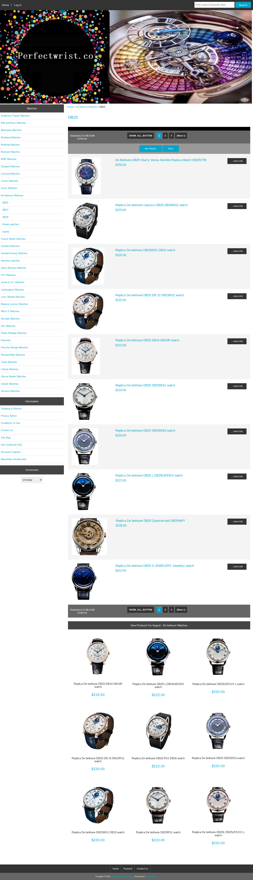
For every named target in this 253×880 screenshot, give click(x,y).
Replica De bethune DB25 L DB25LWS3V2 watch (149, 475)
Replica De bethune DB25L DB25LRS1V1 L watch (218, 834)
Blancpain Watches (11, 130)
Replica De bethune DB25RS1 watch (158, 832)
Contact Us (7, 430)
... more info (237, 161)
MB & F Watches (10, 311)
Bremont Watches (10, 152)
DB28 (4, 217)
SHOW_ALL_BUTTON (140, 135)
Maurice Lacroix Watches (14, 304)
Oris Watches (8, 325)
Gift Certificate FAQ (11, 444)
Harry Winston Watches (13, 267)
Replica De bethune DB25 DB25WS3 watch (145, 430)
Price (170, 148)
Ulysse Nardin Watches (13, 376)
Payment (6, 340)
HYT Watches (8, 275)
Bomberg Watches (11, 137)
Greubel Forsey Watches (14, 253)
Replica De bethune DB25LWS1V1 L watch (218, 684)
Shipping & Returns (11, 408)
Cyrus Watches (9, 188)
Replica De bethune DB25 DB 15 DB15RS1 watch (149, 295)
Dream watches (10, 224)
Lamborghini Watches (12, 289)
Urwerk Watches (10, 383)
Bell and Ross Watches (13, 123)
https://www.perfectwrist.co (122, 876)
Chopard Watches (10, 166)
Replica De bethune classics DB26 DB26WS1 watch (151, 205)
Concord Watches (10, 173)
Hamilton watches (10, 260)
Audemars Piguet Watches (15, 115)
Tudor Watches (9, 362)
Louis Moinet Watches (13, 296)
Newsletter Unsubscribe (13, 459)
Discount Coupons (11, 452)
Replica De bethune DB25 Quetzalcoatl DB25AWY (150, 520)
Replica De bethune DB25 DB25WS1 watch (145, 385)
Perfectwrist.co (151, 876)
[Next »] (181, 135)
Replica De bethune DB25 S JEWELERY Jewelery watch (154, 566)
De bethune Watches (86, 107)
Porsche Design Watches (14, 347)
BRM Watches (8, 159)
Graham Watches (10, 246)
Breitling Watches (10, 144)
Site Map (6, 437)
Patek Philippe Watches (14, 333)
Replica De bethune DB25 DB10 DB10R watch (147, 340)
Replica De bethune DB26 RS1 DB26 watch (158, 758)
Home (5, 5)
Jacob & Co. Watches (12, 282)
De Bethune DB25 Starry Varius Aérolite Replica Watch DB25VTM (160, 160)
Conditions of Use (10, 423)
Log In (17, 5)
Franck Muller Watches (13, 238)
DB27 (4, 210)
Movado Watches (10, 318)
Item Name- (151, 148)
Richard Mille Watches (13, 354)
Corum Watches (9, 181)
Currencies (32, 469)
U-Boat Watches (10, 369)
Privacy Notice (9, 415)
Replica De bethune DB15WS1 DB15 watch (145, 250)
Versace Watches (10, 391)
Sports (5, 231)
